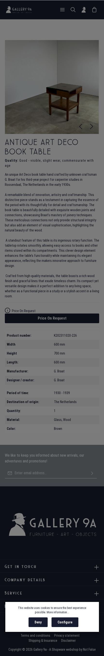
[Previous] (80, 126)
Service (14, 593)
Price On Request (52, 318)
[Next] (92, 126)
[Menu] (62, 9)
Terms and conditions (35, 635)
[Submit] (92, 473)
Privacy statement (67, 635)
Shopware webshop (65, 649)
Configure (65, 622)
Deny (38, 622)
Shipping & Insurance (43, 640)
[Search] (73, 9)
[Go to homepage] (18, 9)
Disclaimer (68, 640)
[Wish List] (94, 9)
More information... (58, 612)
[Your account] (84, 9)
